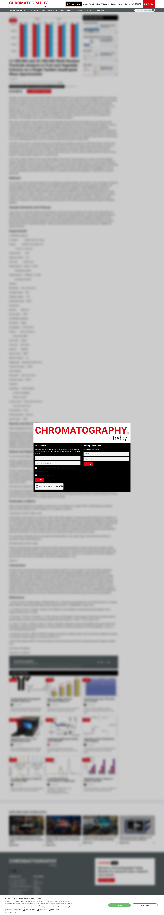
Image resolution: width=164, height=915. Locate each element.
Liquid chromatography (36, 10)
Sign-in (120, 4)
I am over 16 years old (45, 475)
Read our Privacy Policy (66, 907)
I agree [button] (119, 905)
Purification (52, 10)
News (79, 10)
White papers (105, 4)
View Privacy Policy (41, 471)
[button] (5, 910)
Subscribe (127, 4)
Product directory (75, 4)
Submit (39, 480)
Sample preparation (67, 10)
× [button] (162, 897)
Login (89, 464)
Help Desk (100, 10)
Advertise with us (94, 4)
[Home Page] (28, 4)
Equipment (89, 10)
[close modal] (128, 433)
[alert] (82, 905)
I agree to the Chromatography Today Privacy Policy (56, 468)
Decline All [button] (145, 905)
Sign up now (148, 4)
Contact (113, 4)
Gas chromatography (17, 10)
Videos (85, 4)
